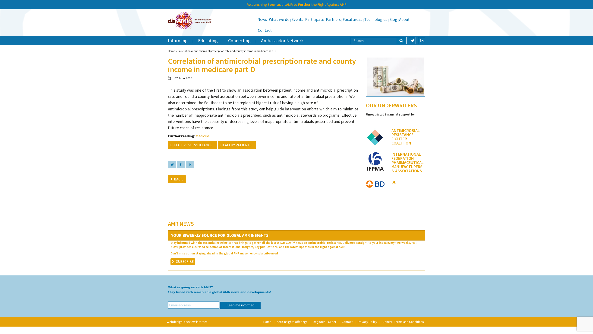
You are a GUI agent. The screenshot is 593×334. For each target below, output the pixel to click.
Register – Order (324, 322)
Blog (393, 19)
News (262, 19)
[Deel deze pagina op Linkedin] (190, 164)
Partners (333, 19)
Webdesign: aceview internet (187, 322)
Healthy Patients (236, 145)
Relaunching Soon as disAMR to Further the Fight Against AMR (297, 4)
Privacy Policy (367, 322)
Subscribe (185, 261)
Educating (208, 40)
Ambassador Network (282, 40)
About (404, 19)
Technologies (375, 19)
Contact (265, 30)
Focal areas (352, 19)
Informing (178, 40)
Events (297, 19)
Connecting (239, 40)
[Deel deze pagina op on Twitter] (172, 164)
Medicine (203, 136)
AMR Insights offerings (292, 322)
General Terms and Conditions (403, 322)
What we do (279, 19)
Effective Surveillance (192, 145)
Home (171, 51)
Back (178, 179)
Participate (314, 19)
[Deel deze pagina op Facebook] (181, 164)
